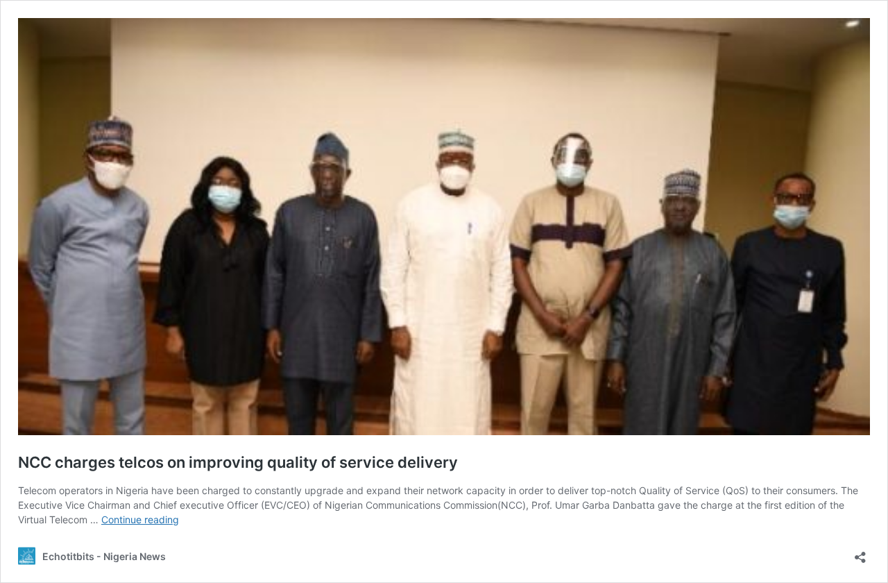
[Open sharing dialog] (860, 553)
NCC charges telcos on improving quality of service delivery (238, 462)
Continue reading (140, 519)
